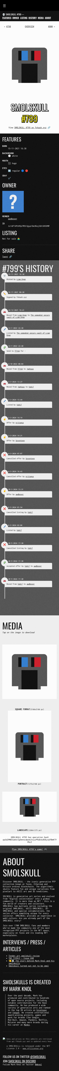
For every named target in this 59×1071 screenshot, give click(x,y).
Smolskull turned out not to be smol (29, 966)
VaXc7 (31, 387)
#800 (50, 26)
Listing (23, 18)
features (6, 18)
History (32, 18)
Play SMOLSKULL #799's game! (27, 849)
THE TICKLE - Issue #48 (21, 958)
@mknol (38, 1064)
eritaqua (20, 423)
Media (41, 18)
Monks (27, 1025)
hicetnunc (42, 1010)
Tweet (5, 256)
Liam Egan (21, 279)
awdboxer (12, 219)
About (48, 18)
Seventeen (20, 441)
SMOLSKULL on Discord (22, 1061)
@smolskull (38, 1056)
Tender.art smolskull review (24, 956)
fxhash (15, 1012)
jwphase (30, 369)
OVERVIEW (29, 26)
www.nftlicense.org (33, 1048)
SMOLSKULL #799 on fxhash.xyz (30, 127)
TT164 (17, 351)
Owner (15, 18)
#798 (8, 26)
